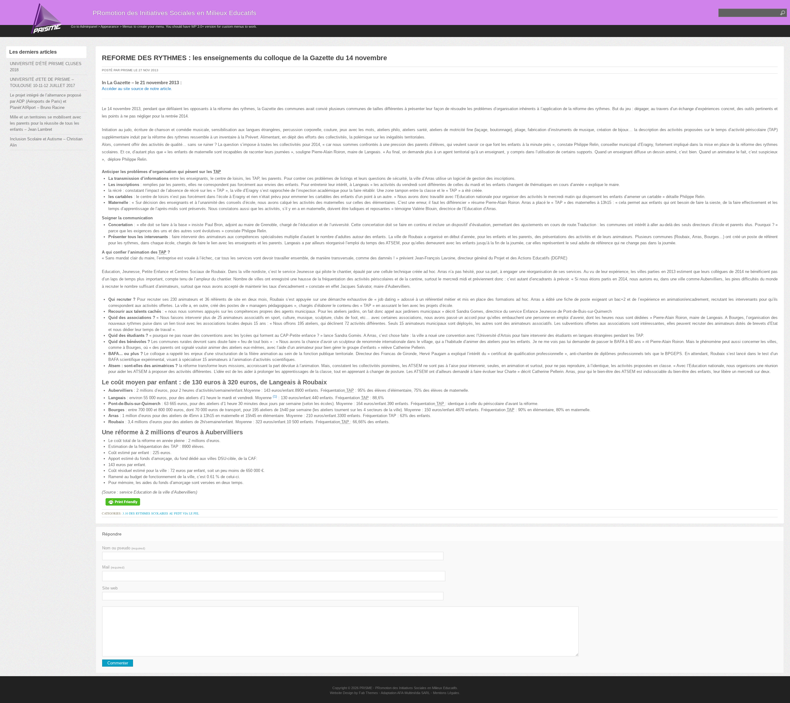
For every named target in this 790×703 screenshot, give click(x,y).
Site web (110, 588)
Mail (113, 567)
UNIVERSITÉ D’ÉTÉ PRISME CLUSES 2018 (45, 66)
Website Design (341, 693)
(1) (275, 396)
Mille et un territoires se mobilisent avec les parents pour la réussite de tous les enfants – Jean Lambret (45, 123)
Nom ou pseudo (123, 548)
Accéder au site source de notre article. (137, 88)
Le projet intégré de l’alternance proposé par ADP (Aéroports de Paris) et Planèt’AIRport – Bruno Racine (45, 101)
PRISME (366, 688)
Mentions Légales (446, 693)
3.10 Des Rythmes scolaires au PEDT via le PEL (161, 513)
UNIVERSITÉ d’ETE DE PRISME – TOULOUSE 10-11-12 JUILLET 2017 (42, 82)
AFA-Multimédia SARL (413, 693)
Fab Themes (368, 693)
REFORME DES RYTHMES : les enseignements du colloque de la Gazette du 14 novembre (244, 58)
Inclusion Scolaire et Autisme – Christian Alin (46, 142)
